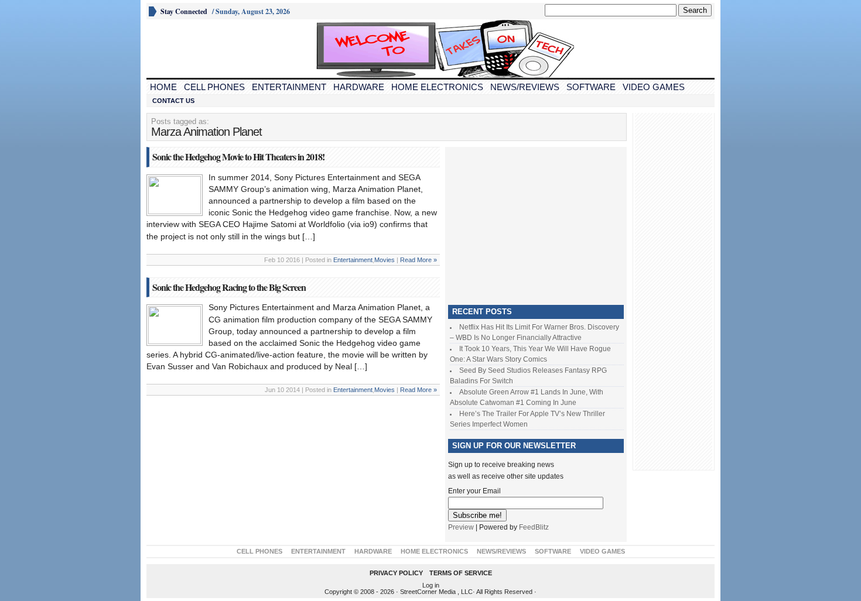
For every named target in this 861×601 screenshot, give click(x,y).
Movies (384, 259)
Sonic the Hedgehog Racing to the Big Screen (229, 287)
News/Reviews (524, 87)
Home (163, 87)
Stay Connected (183, 11)
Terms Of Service (460, 572)
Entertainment (289, 87)
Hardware (358, 87)
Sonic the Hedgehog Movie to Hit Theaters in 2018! (238, 156)
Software (591, 87)
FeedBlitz (534, 527)
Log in (430, 585)
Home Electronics (437, 87)
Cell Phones (214, 87)
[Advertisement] (536, 223)
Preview (461, 527)
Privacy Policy (396, 572)
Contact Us (173, 100)
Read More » (418, 259)
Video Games (654, 87)
